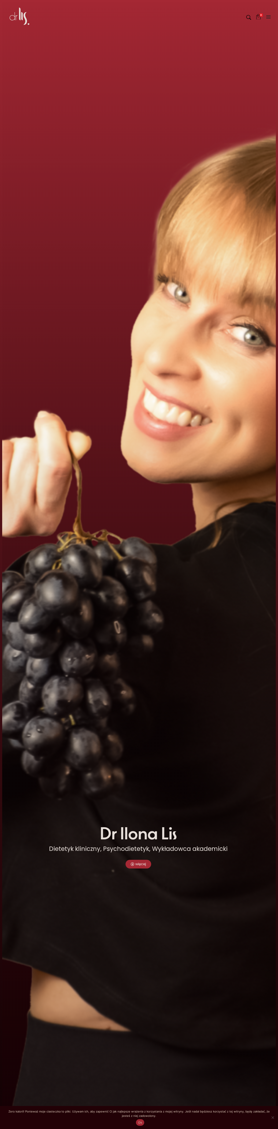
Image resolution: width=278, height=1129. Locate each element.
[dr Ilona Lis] (19, 16)
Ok (140, 1122)
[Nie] (272, 1117)
